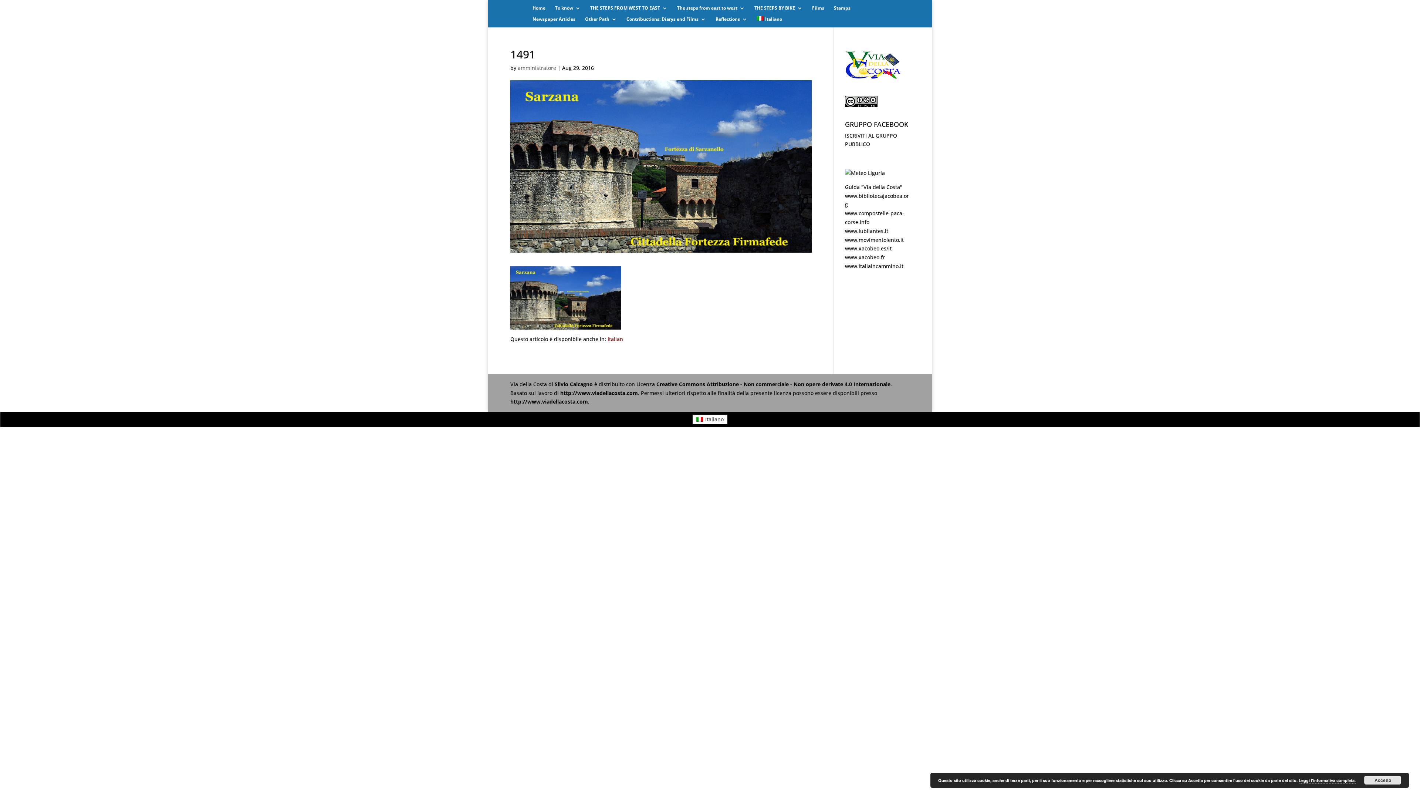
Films (818, 8)
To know (564, 8)
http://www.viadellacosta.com (599, 393)
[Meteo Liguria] (865, 172)
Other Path (597, 19)
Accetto (1383, 780)
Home (538, 8)
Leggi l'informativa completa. (1327, 780)
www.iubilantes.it (866, 231)
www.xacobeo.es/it (868, 248)
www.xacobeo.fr (865, 257)
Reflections (728, 19)
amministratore (537, 67)
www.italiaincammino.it (874, 266)
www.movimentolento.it (874, 239)
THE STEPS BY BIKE (774, 8)
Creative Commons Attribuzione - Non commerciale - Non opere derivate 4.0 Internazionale (773, 384)
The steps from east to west (707, 8)
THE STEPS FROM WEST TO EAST (625, 8)
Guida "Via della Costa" (873, 187)
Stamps (842, 8)
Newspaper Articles (553, 19)
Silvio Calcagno (574, 384)
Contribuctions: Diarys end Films (662, 19)
